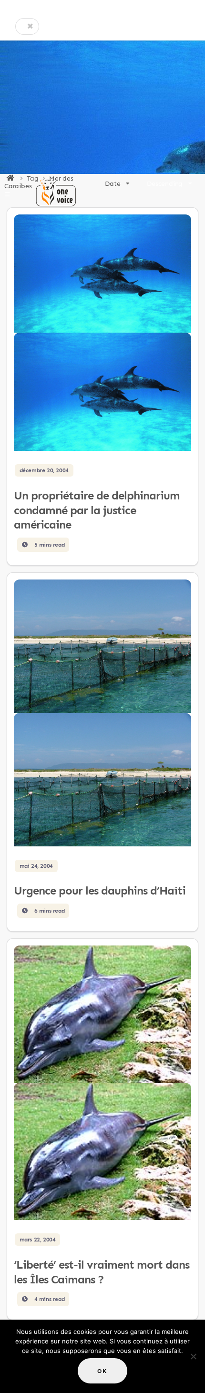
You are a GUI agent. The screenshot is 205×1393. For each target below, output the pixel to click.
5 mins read (48, 544)
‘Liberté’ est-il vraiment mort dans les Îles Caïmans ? (101, 1272)
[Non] (193, 1356)
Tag (33, 178)
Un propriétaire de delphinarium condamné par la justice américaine (97, 510)
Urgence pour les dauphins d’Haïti (99, 890)
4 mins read (48, 1298)
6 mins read (48, 910)
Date (112, 183)
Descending (165, 183)
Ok (102, 1370)
